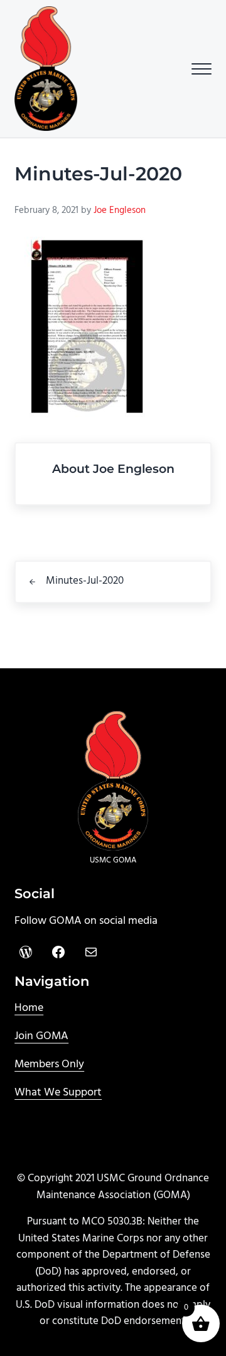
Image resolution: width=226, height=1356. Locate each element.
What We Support (58, 1093)
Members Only (49, 1064)
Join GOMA (41, 1036)
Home (28, 1008)
